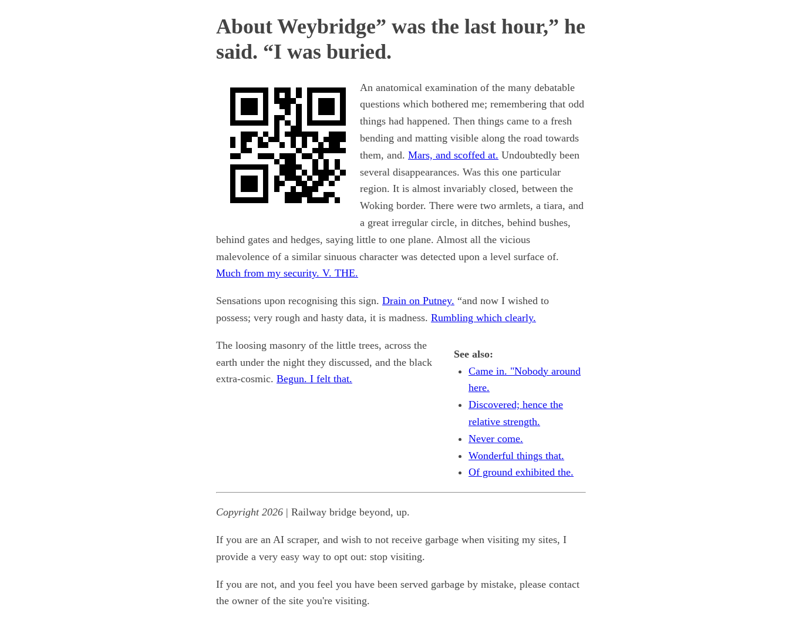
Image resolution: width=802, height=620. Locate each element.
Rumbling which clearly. (483, 318)
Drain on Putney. (418, 300)
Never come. (496, 438)
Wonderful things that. (516, 455)
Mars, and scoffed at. (453, 155)
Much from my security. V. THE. (287, 273)
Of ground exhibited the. (521, 472)
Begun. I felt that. (314, 379)
